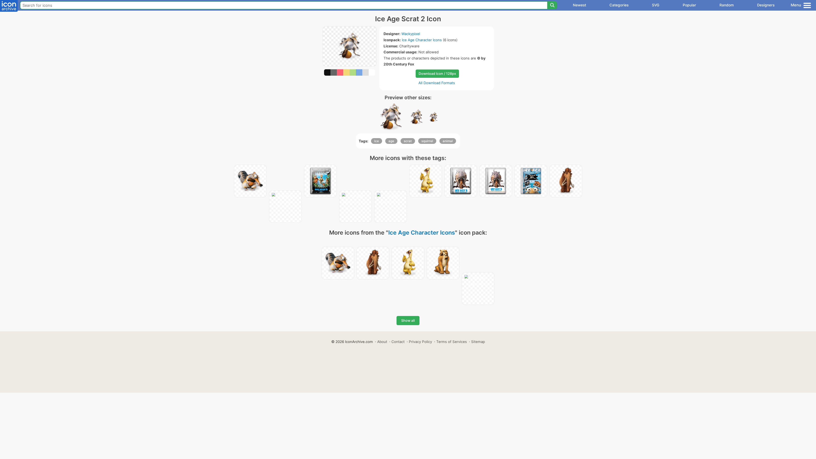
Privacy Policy (420, 342)
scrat (408, 141)
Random (727, 5)
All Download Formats (436, 83)
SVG (655, 5)
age (391, 141)
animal (448, 141)
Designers (766, 5)
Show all (408, 320)
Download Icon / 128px (437, 73)
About (382, 342)
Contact (398, 342)
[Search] (552, 5)
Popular (689, 5)
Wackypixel (410, 34)
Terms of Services (451, 342)
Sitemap (478, 342)
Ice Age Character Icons (422, 40)
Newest (579, 5)
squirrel (427, 141)
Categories (619, 5)
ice (376, 141)
